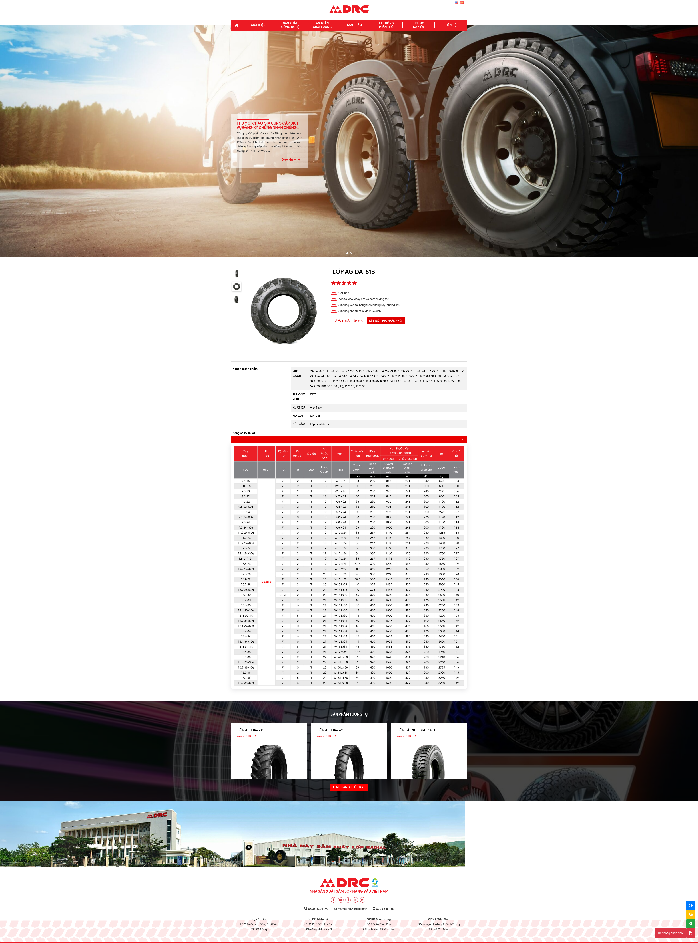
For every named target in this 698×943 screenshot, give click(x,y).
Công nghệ (290, 25)
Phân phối (386, 25)
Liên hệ (451, 25)
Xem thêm (289, 159)
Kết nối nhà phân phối (386, 320)
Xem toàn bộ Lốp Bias (349, 787)
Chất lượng (322, 25)
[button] (347, 253)
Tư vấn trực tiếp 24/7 (348, 320)
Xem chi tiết (244, 736)
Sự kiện (418, 25)
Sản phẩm (354, 25)
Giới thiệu (258, 25)
